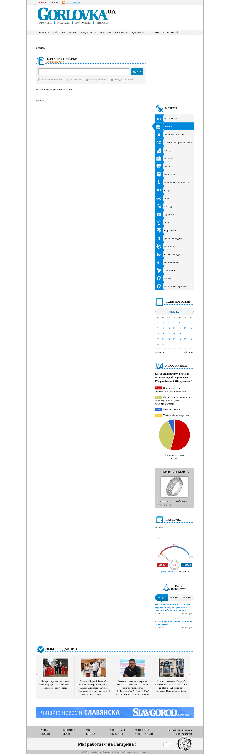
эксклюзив (75, 79)
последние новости (52, 79)
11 (174, 328)
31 (169, 344)
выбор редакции (97, 79)
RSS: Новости (73, 2)
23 (163, 339)
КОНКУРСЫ (121, 32)
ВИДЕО (90, 733)
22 (158, 339)
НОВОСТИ (44, 32)
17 (169, 333)
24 (169, 339)
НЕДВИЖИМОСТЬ (139, 32)
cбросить (189, 352)
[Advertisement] (160, 12)
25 (174, 339)
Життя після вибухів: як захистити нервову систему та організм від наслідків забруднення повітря (172, 607)
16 (163, 333)
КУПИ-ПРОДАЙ (170, 32)
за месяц (159, 352)
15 (158, 333)
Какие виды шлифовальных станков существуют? (173, 623)
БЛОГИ (72, 32)
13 (185, 328)
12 (180, 328)
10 (169, 328)
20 (185, 333)
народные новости (124, 79)
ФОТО (89, 729)
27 (185, 339)
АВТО (156, 32)
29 (158, 344)
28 (190, 339)
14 (190, 328)
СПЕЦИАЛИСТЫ (88, 32)
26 (180, 339)
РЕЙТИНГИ (59, 32)
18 (174, 333)
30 (163, 344)
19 (180, 333)
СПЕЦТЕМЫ (117, 729)
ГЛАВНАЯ (44, 729)
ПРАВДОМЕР (173, 519)
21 (190, 333)
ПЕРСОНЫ (105, 32)
